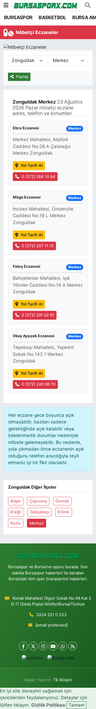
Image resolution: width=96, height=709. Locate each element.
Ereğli (15, 512)
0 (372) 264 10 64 (38, 176)
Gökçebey (39, 512)
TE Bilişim (62, 680)
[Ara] (87, 5)
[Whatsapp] (62, 646)
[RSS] (72, 646)
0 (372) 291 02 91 (38, 315)
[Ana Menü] (6, 5)
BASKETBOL (52, 17)
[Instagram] (43, 646)
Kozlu (15, 523)
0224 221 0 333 (52, 614)
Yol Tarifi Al (32, 165)
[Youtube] (53, 646)
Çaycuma (38, 501)
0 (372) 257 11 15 (38, 246)
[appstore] (32, 659)
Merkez (37, 523)
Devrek (62, 501)
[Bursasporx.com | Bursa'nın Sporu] (45, 5)
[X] (33, 646)
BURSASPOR (18, 17)
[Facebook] (23, 646)
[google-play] (60, 659)
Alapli (15, 501)
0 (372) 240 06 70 (38, 384)
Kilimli (63, 512)
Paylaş (22, 76)
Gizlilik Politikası (48, 705)
